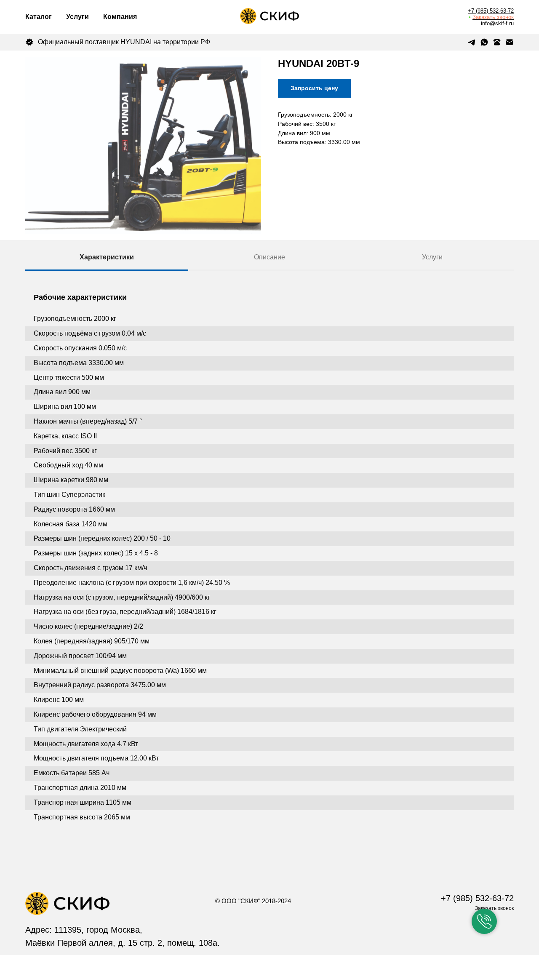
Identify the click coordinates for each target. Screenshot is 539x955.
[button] (484, 921)
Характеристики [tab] (107, 257)
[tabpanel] (269, 573)
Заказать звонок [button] (493, 17)
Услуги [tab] (432, 257)
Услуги (77, 16)
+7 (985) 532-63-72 (491, 11)
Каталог (38, 16)
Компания (120, 16)
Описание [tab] (269, 257)
